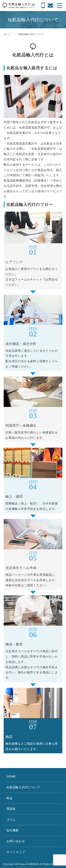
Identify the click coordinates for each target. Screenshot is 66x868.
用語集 (11, 809)
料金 (9, 798)
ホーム (7, 34)
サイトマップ (15, 852)
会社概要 (12, 830)
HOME (11, 776)
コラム (11, 819)
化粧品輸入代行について (23, 787)
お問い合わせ (15, 841)
